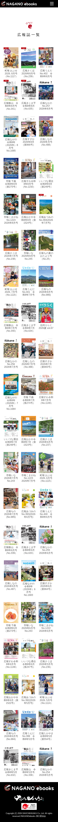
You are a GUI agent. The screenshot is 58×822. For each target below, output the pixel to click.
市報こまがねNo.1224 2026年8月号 (11, 220)
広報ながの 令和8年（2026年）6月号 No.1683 (29, 589)
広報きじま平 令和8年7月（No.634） (29, 328)
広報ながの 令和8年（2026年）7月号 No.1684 (11, 403)
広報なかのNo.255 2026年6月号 (46, 550)
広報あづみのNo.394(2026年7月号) (46, 220)
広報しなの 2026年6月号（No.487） (11, 586)
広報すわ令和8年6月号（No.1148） (11, 664)
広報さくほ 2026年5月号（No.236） (46, 664)
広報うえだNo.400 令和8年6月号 (46, 514)
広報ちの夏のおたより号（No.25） (46, 256)
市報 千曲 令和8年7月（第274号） (29, 400)
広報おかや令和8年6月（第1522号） (11, 700)
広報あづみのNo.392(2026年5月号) (28, 700)
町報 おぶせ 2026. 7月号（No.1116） (11, 292)
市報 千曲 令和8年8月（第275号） (11, 184)
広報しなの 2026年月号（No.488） (46, 142)
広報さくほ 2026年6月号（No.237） (46, 442)
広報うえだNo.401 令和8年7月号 (28, 292)
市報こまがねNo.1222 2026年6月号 (46, 628)
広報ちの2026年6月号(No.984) (11, 736)
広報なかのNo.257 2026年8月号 (46, 106)
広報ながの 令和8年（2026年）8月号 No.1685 (11, 145)
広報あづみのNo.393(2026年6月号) (28, 514)
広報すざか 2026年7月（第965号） (46, 364)
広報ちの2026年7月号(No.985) (11, 514)
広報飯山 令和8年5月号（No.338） (28, 772)
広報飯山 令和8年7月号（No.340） (11, 328)
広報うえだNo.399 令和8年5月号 (28, 736)
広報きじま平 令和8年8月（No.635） (29, 106)
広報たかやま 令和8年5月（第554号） (47, 736)
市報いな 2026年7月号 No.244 (11, 478)
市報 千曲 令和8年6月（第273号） (11, 628)
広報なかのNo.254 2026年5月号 (46, 772)
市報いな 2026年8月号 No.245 (28, 256)
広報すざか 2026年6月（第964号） (46, 586)
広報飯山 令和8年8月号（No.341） (11, 106)
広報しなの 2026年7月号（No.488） (28, 364)
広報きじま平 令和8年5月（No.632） (12, 772)
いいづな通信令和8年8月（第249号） (46, 184)
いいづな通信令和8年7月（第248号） (11, 442)
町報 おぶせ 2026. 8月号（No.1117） (11, 73)
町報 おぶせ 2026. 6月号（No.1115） (46, 478)
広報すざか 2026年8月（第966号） (28, 142)
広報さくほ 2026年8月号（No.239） (28, 73)
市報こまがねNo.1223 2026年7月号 (28, 478)
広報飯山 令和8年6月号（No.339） (11, 550)
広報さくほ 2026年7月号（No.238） (11, 256)
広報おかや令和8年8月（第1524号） (28, 220)
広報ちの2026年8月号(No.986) (46, 292)
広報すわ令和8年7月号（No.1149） (46, 400)
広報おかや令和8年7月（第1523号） (28, 442)
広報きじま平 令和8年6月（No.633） (29, 550)
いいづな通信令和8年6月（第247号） (28, 664)
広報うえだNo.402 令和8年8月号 (46, 73)
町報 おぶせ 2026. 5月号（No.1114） (46, 700)
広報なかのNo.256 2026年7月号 (11, 364)
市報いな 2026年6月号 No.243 (28, 628)
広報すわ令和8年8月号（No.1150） (28, 184)
